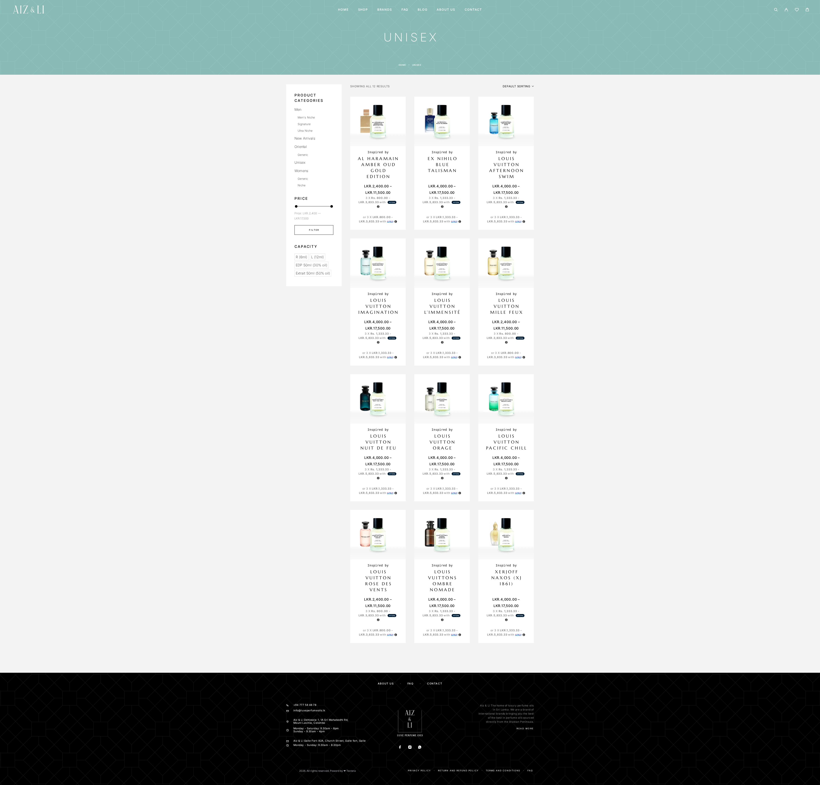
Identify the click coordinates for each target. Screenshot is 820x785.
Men (298, 109)
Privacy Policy (419, 770)
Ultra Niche (305, 130)
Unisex (299, 162)
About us (446, 9)
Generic (303, 154)
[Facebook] (400, 747)
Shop (363, 9)
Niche (302, 185)
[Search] (776, 9)
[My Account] (786, 9)
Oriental (300, 146)
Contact (473, 9)
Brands (384, 9)
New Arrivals (304, 138)
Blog (422, 9)
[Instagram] (410, 747)
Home (343, 9)
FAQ (404, 9)
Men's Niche (306, 117)
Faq (530, 770)
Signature (304, 124)
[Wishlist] (797, 10)
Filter (314, 230)
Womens (301, 171)
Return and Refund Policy (458, 770)
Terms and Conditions (503, 770)
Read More (525, 728)
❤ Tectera (350, 770)
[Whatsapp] (420, 747)
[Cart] (807, 10)
